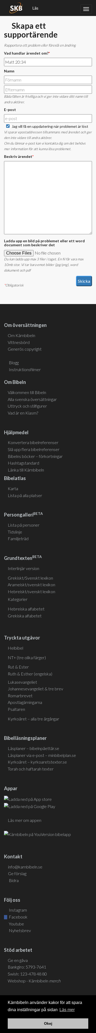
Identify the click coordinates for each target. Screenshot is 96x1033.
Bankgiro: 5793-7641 (27, 966)
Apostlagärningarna (25, 702)
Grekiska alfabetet (25, 615)
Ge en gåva (18, 960)
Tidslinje (15, 531)
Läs (35, 8)
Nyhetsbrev (19, 930)
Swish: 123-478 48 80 (27, 973)
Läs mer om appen (24, 820)
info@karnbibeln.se (25, 866)
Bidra (13, 880)
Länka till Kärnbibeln (26, 469)
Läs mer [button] (67, 1009)
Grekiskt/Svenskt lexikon (30, 577)
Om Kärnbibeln (21, 335)
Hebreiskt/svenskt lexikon (31, 591)
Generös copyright (25, 348)
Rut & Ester (18, 666)
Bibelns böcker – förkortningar (35, 456)
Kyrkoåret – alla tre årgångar (33, 718)
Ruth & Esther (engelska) (30, 673)
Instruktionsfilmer (25, 369)
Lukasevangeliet (22, 681)
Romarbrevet (20, 695)
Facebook (17, 916)
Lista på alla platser (25, 495)
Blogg (14, 362)
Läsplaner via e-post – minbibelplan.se (42, 755)
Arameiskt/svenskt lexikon (31, 584)
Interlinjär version (23, 568)
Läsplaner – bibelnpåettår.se (33, 748)
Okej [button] (48, 1023)
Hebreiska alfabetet (26, 608)
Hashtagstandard (23, 462)
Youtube (16, 923)
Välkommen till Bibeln (27, 392)
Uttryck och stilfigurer (27, 405)
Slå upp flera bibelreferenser (33, 449)
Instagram (17, 909)
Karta (13, 488)
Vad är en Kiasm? (23, 412)
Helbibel (15, 647)
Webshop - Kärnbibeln (34, 980)
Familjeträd (18, 538)
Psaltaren (16, 709)
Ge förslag (17, 873)
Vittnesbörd (19, 342)
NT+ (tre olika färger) (27, 657)
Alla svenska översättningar (32, 399)
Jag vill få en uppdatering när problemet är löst (50, 126)
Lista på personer (23, 524)
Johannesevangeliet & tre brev (35, 688)
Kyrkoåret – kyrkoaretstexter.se (37, 761)
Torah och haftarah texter (31, 768)
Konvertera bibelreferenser (33, 442)
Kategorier (17, 599)
